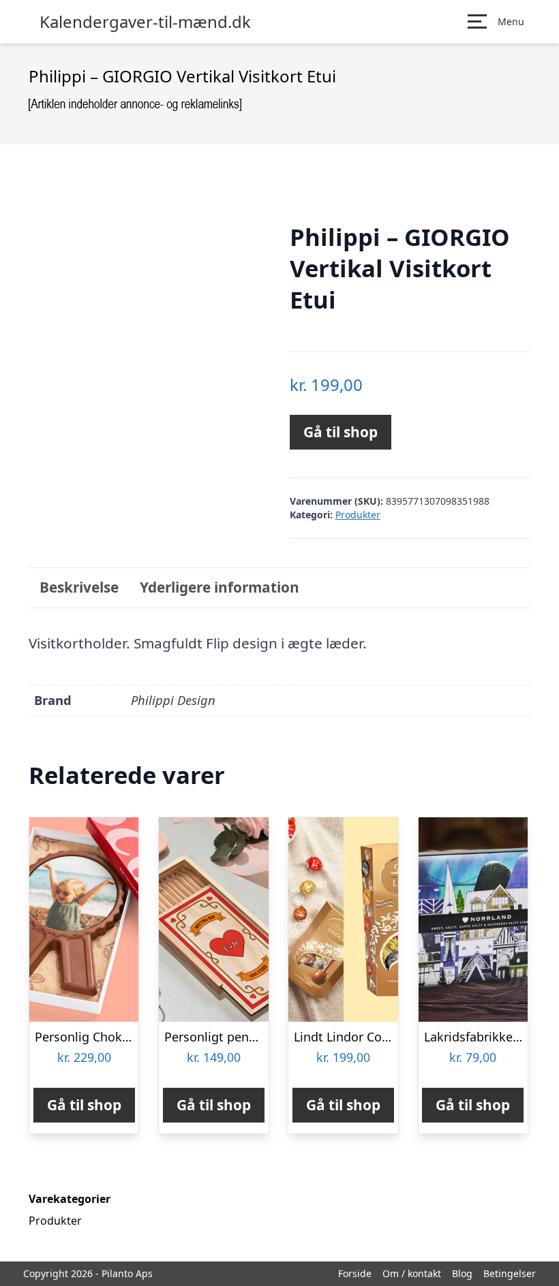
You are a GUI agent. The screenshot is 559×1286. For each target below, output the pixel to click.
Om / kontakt (411, 1273)
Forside (355, 1273)
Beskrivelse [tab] (79, 587)
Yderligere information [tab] (219, 587)
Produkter (357, 514)
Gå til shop (340, 431)
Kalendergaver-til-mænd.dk (145, 22)
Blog (462, 1273)
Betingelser (509, 1273)
